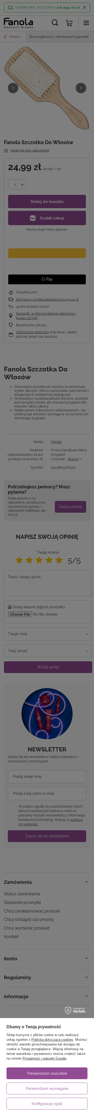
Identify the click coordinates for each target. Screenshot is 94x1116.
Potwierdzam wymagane (47, 1088)
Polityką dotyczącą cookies (52, 1040)
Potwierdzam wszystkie (47, 1073)
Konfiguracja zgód (47, 1104)
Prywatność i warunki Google (44, 1058)
